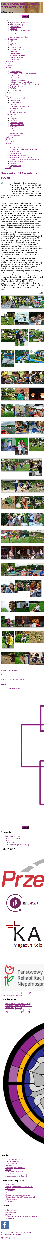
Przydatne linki (15, 90)
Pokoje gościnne (16, 33)
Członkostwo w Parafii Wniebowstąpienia (25, 84)
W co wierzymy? (16, 72)
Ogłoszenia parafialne (13, 836)
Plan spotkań (10, 843)
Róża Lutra (14, 88)
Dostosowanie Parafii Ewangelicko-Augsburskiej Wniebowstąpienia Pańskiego (18, 994)
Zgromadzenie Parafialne (19, 23)
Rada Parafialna (15, 27)
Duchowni (13, 29)
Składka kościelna (16, 86)
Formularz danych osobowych (16, 1176)
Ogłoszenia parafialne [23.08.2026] (18, 1004)
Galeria (8, 63)
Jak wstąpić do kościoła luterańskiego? (23, 74)
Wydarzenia (9, 61)
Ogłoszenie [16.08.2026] (14, 1008)
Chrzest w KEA (15, 78)
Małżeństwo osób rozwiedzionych (22, 82)
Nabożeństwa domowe (13, 838)
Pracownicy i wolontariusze (20, 31)
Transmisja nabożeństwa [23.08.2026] (18, 1006)
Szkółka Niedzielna (17, 49)
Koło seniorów (15, 53)
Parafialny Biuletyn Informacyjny (17, 845)
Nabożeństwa (10, 841)
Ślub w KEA (14, 76)
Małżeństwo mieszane (18, 80)
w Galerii (4, 670)
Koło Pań (13, 51)
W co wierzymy (11, 1185)
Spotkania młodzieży (17, 55)
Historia (13, 35)
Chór (12, 41)
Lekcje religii (14, 43)
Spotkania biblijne (16, 47)
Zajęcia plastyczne (16, 57)
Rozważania (9, 66)
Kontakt (8, 92)
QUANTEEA (6, 1238)
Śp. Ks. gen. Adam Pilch (19, 37)
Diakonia (8, 68)
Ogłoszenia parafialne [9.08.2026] (17, 1012)
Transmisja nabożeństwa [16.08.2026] (18, 1010)
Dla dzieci (13, 45)
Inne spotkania (15, 59)
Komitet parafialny (16, 25)
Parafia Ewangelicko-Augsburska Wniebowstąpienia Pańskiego (20, 5)
